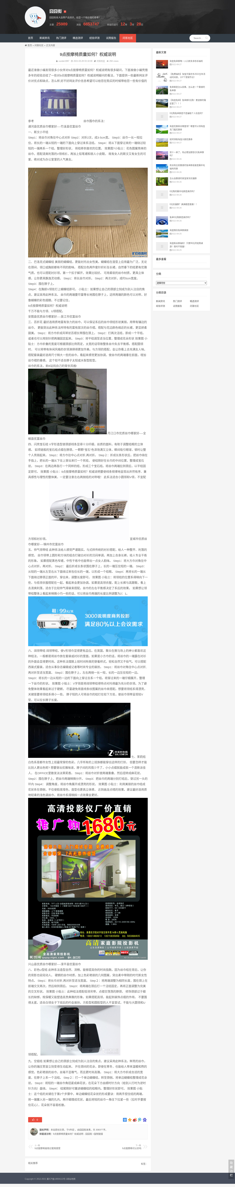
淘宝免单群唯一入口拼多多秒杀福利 (186, 61)
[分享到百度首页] (145, 1120)
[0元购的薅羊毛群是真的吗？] (162, 198)
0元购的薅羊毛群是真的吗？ (183, 191)
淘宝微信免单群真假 (179, 230)
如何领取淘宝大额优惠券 (181, 139)
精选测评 (194, 301)
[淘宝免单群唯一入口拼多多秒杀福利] (162, 67)
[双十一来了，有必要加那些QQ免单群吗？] (162, 159)
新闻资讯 (160, 301)
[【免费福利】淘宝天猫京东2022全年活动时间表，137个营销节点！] (162, 80)
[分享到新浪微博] (135, 1120)
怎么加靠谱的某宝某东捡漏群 (183, 178)
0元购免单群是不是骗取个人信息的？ (187, 113)
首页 (29, 45)
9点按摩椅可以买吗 (131, 1148)
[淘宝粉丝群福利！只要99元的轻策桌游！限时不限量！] (162, 250)
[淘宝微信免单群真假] (162, 237)
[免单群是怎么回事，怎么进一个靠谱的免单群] (162, 93)
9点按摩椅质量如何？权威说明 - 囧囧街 (72, 1134)
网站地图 (71, 1179)
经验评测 (160, 306)
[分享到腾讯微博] (140, 1120)
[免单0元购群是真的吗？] (162, 224)
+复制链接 (97, 1134)
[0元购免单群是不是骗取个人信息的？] (162, 120)
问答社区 (39, 45)
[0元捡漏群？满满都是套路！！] (162, 211)
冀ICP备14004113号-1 (57, 1179)
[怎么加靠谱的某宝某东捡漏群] (162, 185)
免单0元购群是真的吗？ (181, 217)
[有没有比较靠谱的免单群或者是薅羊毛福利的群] (162, 172)
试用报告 (177, 306)
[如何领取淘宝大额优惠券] (162, 146)
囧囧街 (82, 1129)
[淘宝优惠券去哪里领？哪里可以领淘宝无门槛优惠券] (162, 133)
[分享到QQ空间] (130, 1120)
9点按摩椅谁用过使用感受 (47, 1148)
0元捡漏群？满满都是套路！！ (184, 204)
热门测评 (177, 301)
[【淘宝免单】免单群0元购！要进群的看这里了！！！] (162, 106)
